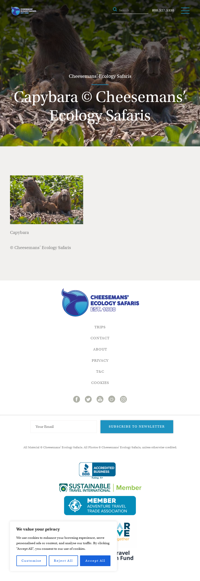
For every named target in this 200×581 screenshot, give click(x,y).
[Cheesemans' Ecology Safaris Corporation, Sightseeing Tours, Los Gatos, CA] (97, 470)
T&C (100, 371)
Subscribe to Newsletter (137, 426)
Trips (100, 327)
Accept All (95, 561)
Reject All (63, 561)
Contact (100, 338)
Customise (31, 561)
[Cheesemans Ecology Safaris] (23, 10)
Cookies (100, 383)
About (100, 349)
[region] (63, 546)
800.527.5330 (163, 10)
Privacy (100, 360)
